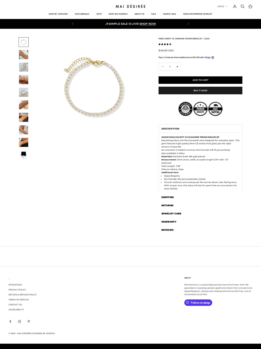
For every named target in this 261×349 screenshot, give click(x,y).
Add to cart (200, 80)
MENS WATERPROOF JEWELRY (197, 14)
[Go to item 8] (24, 130)
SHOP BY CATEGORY (58, 14)
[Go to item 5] (24, 92)
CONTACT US (15, 304)
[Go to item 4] (24, 80)
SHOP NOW (148, 23)
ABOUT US (139, 14)
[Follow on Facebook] (10, 321)
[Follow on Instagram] (19, 321)
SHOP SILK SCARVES (118, 14)
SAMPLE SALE (169, 14)
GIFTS (99, 14)
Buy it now (200, 90)
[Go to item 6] (24, 105)
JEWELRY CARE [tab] (171, 213)
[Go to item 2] (24, 54)
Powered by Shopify (43, 333)
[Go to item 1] (24, 42)
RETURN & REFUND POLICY (23, 294)
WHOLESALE (15, 284)
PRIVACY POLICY (17, 289)
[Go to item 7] (24, 117)
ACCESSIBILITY (16, 309)
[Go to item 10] (24, 155)
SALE (153, 14)
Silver (182, 153)
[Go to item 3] (24, 67)
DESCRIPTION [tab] (170, 128)
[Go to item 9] (24, 142)
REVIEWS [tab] (167, 229)
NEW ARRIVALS (82, 14)
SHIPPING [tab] (167, 197)
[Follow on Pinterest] (29, 321)
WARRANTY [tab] (168, 221)
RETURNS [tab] (167, 205)
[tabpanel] (200, 163)
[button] (165, 44)
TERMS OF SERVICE (19, 299)
